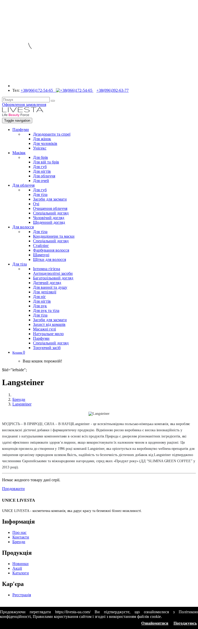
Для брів (40, 157)
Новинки (20, 563)
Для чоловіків (45, 143)
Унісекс (39, 148)
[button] (18, 352)
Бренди (18, 399)
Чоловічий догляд (48, 218)
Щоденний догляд (49, 222)
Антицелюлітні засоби (53, 273)
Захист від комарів (49, 324)
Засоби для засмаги (50, 199)
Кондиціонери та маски (54, 236)
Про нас (19, 532)
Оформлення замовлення (24, 104)
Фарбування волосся (51, 250)
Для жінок (42, 139)
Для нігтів (42, 171)
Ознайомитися (154, 623)
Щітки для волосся (49, 259)
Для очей (41, 180)
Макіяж (19, 153)
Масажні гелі (44, 329)
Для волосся (23, 227)
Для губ (40, 166)
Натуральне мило (48, 334)
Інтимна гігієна (46, 269)
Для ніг (39, 296)
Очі (36, 204)
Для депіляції (44, 292)
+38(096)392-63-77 (112, 90)
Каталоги (20, 573)
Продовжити (13, 488)
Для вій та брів (46, 162)
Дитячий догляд (47, 282)
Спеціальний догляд (51, 213)
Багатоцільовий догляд (53, 278)
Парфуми (20, 129)
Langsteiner (21, 404)
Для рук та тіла (46, 310)
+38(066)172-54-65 (38, 90)
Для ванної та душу (50, 287)
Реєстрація (21, 595)
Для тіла (40, 194)
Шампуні (41, 255)
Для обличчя (44, 176)
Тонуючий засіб (47, 347)
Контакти (20, 537)
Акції (17, 568)
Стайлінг (41, 245)
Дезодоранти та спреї (51, 134)
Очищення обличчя (50, 208)
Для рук (40, 306)
